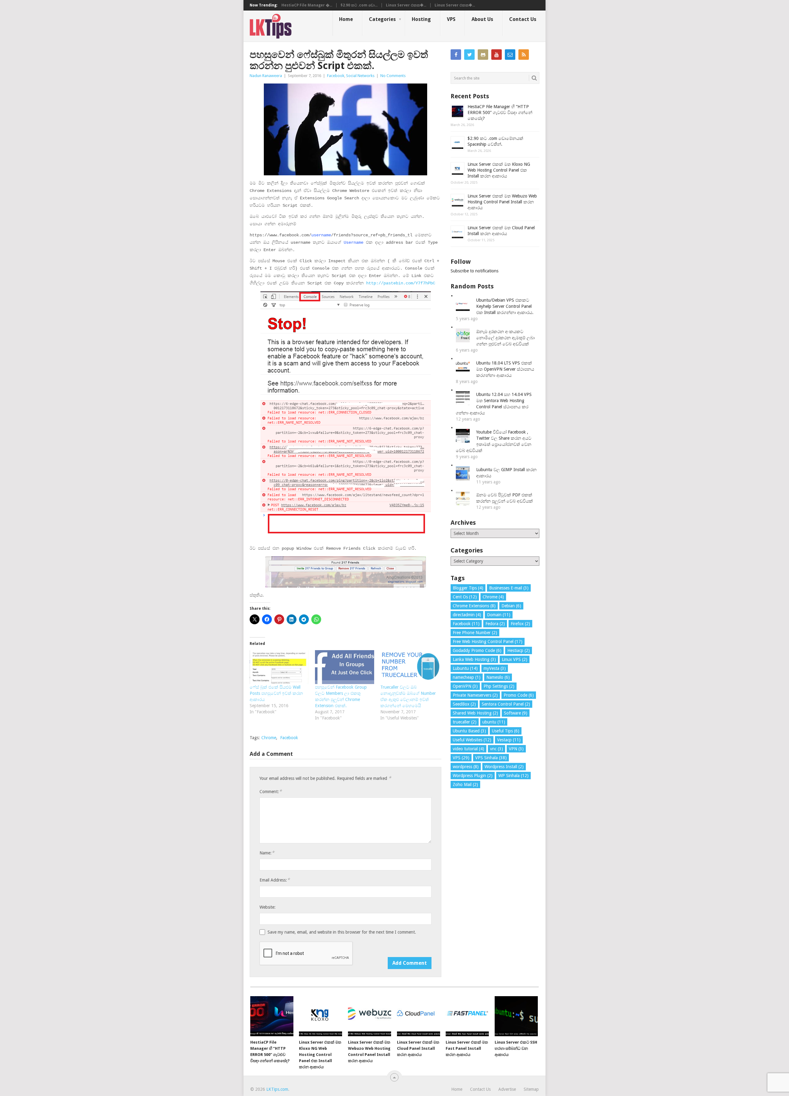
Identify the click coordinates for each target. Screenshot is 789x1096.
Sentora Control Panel (506, 704)
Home (346, 19)
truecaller (464, 721)
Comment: (271, 791)
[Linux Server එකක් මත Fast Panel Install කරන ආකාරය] (467, 1016)
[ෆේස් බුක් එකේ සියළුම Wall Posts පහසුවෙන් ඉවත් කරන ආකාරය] (279, 667)
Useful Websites (472, 739)
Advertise (507, 1089)
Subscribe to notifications (474, 270)
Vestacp (509, 739)
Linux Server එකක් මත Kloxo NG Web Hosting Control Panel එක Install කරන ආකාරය (499, 170)
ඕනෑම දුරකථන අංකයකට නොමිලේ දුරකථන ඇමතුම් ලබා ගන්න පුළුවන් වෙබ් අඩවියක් (505, 337)
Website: (268, 907)
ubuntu (493, 721)
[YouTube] (496, 54)
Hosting (421, 19)
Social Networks (360, 75)
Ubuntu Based (469, 730)
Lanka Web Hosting (474, 659)
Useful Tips (505, 730)
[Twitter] (469, 54)
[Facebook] (456, 54)
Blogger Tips (468, 587)
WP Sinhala (513, 775)
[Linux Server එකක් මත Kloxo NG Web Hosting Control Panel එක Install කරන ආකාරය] (320, 1016)
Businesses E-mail (509, 587)
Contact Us (522, 19)
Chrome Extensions (474, 605)
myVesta (495, 668)
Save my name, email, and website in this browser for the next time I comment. (342, 932)
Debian (511, 605)
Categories (382, 19)
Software (515, 713)
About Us (482, 19)
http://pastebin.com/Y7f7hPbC (400, 283)
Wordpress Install (504, 766)
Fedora (495, 623)
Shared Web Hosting (475, 713)
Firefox (520, 623)
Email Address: (275, 880)
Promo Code (519, 695)
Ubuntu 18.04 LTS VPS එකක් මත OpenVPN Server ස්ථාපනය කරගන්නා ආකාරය (505, 369)
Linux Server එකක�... (406, 5)
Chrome (268, 737)
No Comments (393, 75)
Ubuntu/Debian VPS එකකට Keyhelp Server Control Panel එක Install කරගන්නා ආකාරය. (504, 306)
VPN (516, 748)
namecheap (466, 677)
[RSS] (523, 54)
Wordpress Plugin (473, 775)
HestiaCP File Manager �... (306, 5)
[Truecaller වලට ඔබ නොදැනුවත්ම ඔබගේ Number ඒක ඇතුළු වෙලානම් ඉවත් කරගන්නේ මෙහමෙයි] (409, 667)
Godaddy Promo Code (477, 650)
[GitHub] (483, 54)
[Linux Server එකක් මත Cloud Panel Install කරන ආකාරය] (418, 1016)
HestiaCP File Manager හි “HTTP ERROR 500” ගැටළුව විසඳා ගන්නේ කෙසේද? (500, 112)
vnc (496, 748)
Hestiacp (518, 650)
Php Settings (499, 686)
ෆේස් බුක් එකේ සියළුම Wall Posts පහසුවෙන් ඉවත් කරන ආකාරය (276, 693)
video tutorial (468, 748)
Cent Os (465, 596)
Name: (267, 853)
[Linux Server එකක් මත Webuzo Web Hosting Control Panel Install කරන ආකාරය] (369, 1016)
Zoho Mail (465, 784)
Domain (498, 614)
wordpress (466, 766)
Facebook (335, 75)
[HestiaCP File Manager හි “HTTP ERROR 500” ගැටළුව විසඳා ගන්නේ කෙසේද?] (271, 1016)
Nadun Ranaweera (266, 75)
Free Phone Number (475, 632)
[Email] (510, 54)
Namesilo (498, 677)
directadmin (467, 614)
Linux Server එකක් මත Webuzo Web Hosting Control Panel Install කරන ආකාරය (502, 202)
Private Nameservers (475, 695)
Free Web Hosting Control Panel (487, 641)
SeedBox (464, 704)
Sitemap (531, 1089)
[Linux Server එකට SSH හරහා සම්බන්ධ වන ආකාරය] (516, 1016)
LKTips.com (277, 1089)
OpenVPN (465, 686)
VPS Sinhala (491, 757)
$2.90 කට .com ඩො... (359, 5)
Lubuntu (465, 668)
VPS (451, 19)
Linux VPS (514, 659)
